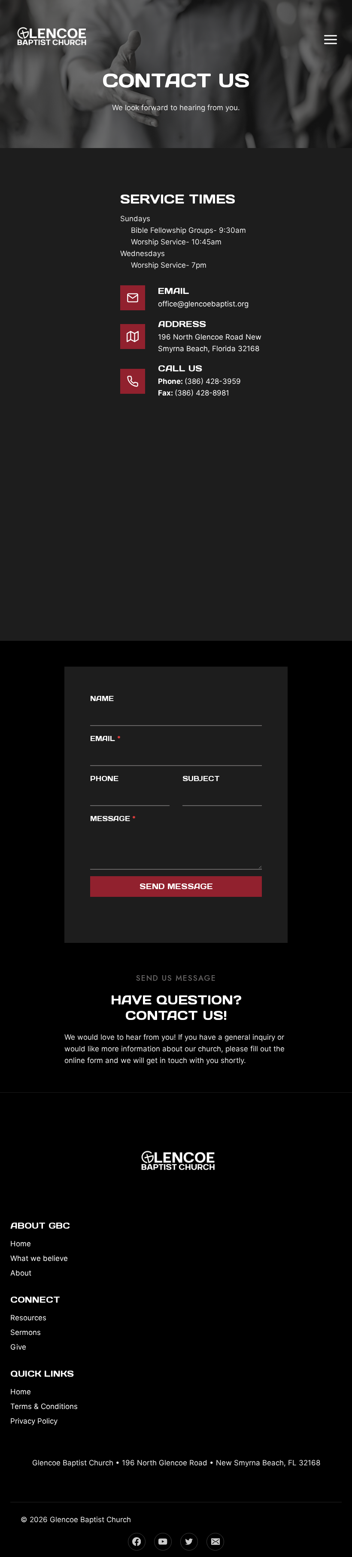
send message (176, 886)
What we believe (39, 1258)
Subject (201, 778)
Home (20, 1243)
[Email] (215, 1542)
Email (105, 738)
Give (18, 1347)
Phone (104, 778)
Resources (28, 1317)
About (20, 1273)
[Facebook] (137, 1542)
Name (102, 698)
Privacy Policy (34, 1421)
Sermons (25, 1332)
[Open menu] (330, 39)
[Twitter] (189, 1542)
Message (112, 818)
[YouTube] (163, 1542)
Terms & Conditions (44, 1406)
